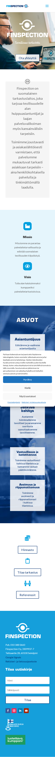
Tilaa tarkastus (27, 572)
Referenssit (28, 595)
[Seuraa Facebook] (8, 710)
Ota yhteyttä (27, 58)
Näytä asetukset (27, 396)
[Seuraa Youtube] (26, 710)
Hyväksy (27, 379)
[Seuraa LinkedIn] (20, 710)
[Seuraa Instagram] (14, 710)
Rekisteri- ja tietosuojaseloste (34, 402)
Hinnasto (27, 550)
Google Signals (13, 657)
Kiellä (27, 388)
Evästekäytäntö (14, 402)
